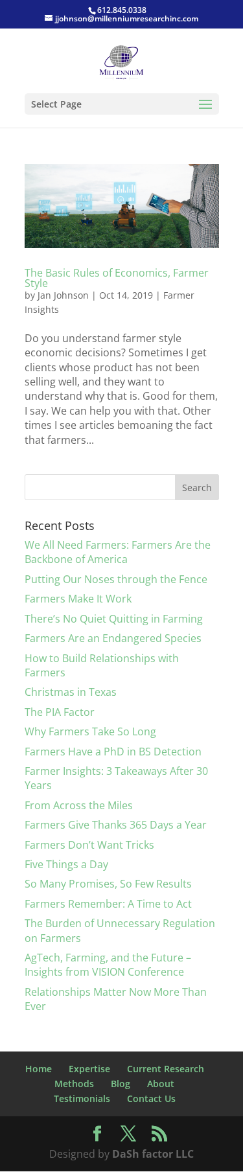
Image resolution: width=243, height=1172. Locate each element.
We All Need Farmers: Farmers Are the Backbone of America (118, 552)
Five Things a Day (66, 864)
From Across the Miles (79, 805)
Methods (74, 1083)
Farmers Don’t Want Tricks (89, 845)
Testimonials (82, 1098)
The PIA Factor (60, 712)
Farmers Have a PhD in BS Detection (113, 751)
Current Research (165, 1069)
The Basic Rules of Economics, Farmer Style (117, 278)
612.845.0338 (121, 10)
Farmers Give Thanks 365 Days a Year (116, 825)
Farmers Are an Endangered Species (113, 638)
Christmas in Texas (71, 692)
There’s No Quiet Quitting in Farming (114, 619)
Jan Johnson (63, 295)
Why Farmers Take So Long (90, 731)
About (160, 1083)
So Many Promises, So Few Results (108, 884)
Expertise (89, 1069)
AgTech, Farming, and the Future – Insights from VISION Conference (108, 964)
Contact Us (151, 1098)
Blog (120, 1083)
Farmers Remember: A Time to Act (108, 904)
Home (38, 1069)
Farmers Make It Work (78, 599)
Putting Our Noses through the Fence (116, 579)
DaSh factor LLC (153, 1154)
